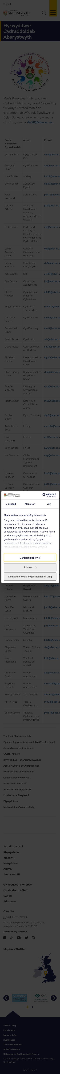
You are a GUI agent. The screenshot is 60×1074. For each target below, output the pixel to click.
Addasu (28, 567)
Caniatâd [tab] (11, 504)
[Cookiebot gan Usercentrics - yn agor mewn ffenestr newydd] (42, 495)
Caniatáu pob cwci (30, 557)
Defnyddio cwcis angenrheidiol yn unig (30, 576)
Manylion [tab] (30, 504)
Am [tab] (49, 504)
